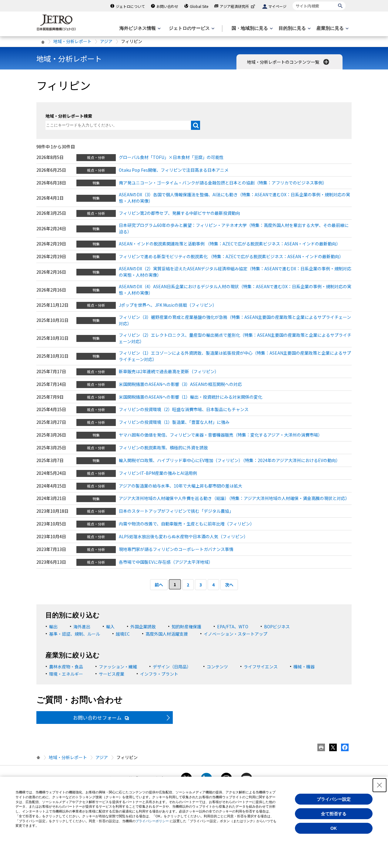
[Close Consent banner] (379, 785)
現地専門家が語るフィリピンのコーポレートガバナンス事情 (176, 549)
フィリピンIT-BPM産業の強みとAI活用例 (158, 473)
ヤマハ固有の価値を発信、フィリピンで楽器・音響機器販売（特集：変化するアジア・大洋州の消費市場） (220, 435)
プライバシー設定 (334, 799)
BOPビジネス (277, 626)
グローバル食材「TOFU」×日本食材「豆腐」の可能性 (171, 157)
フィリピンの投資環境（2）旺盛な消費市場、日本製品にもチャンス (184, 409)
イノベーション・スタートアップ (235, 634)
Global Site (199, 6)
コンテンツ (217, 667)
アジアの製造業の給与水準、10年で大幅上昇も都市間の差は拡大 (180, 486)
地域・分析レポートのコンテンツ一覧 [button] (283, 62)
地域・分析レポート (72, 41)
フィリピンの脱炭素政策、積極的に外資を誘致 (163, 447)
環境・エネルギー (66, 674)
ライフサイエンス (261, 667)
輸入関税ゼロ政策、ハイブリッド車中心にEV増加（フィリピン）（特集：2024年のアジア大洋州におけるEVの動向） (229, 460)
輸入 (110, 626)
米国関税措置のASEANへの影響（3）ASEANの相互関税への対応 (180, 384)
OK (333, 828)
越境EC (123, 634)
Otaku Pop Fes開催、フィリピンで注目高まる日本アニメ (174, 170)
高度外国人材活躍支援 (167, 634)
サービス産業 (111, 674)
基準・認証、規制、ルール (74, 634)
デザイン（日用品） (172, 667)
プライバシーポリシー (152, 821)
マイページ (277, 6)
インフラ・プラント (159, 674)
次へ (229, 585)
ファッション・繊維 (118, 667)
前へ (159, 585)
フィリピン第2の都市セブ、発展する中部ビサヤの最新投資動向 (179, 213)
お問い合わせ (167, 6)
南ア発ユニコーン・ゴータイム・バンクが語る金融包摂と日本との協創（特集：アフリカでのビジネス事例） (223, 183)
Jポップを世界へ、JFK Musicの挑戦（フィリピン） (168, 305)
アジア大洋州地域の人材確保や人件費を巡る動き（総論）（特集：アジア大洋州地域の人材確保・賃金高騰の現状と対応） (234, 498)
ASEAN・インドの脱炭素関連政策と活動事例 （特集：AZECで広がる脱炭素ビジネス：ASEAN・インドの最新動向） (229, 244)
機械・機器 (304, 667)
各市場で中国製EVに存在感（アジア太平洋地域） (166, 562)
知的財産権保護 (186, 626)
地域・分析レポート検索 (68, 116)
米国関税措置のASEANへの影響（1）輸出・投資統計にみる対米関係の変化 (190, 397)
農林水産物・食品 (66, 667)
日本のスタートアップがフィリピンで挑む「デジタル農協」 (176, 511)
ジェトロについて (130, 6)
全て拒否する (333, 813)
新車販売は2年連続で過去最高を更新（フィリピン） (169, 371)
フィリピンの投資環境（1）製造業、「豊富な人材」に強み (174, 422)
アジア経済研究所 (234, 6)
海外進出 (81, 626)
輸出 (53, 626)
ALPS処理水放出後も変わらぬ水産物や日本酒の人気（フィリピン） (183, 536)
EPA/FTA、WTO (232, 626)
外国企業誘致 (143, 626)
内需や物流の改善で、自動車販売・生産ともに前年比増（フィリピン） (186, 524)
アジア (106, 41)
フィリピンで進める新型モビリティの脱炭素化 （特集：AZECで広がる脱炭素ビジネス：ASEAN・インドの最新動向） (231, 256)
